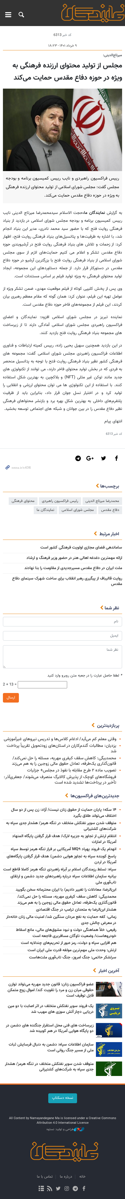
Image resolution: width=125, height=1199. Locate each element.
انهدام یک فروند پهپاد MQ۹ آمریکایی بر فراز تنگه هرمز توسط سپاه (63, 849)
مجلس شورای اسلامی (78, 510)
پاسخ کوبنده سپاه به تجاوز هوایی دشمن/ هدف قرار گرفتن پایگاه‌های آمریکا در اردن (61, 859)
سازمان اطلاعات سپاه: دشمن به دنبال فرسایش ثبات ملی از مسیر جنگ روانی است (51, 1048)
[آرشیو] (41, 1189)
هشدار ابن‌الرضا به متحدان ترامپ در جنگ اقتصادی (76, 910)
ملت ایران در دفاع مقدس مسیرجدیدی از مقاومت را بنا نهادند (73, 568)
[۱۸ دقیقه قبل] (109, 1030)
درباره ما (66, 1177)
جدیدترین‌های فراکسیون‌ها (95, 796)
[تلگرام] (75, 1189)
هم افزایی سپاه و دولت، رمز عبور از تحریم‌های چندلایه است (68, 943)
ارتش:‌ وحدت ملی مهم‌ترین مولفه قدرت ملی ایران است (72, 950)
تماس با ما (45, 1177)
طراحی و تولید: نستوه (60, 1129)
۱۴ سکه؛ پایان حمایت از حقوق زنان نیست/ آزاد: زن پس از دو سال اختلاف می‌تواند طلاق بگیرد (63, 813)
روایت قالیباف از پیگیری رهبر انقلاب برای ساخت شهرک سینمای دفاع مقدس (67, 581)
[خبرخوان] (49, 1189)
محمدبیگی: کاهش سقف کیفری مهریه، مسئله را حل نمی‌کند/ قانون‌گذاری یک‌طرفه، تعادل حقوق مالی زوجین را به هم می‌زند (64, 761)
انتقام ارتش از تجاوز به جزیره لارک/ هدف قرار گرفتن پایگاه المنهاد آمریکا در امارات (64, 839)
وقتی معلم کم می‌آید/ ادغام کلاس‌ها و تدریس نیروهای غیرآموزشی (60, 739)
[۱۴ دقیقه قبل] (109, 989)
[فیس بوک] (83, 1189)
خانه (82, 1177)
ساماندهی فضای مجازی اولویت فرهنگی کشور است (81, 547)
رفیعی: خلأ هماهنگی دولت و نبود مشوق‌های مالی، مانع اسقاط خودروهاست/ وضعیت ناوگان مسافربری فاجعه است (66, 933)
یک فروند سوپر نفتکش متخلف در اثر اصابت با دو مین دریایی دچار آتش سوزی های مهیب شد (51, 1009)
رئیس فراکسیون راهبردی (60, 501)
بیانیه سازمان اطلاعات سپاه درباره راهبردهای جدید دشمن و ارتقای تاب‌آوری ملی (63, 879)
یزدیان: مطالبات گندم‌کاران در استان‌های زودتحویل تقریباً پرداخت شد (61, 748)
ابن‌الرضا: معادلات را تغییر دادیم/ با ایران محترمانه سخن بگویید (66, 890)
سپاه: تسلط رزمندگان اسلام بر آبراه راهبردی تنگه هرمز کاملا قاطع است (59, 869)
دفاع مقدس (110, 510)
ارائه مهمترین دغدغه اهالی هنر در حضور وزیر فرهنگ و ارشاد (74, 558)
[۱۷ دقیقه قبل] (109, 1011)
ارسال (11, 698)
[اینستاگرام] (66, 1189)
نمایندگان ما (45, 510)
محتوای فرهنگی (23, 501)
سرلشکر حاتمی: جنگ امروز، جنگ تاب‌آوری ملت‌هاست (72, 957)
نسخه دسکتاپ (62, 1098)
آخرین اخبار (109, 971)
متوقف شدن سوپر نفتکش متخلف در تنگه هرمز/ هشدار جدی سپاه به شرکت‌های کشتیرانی (61, 826)
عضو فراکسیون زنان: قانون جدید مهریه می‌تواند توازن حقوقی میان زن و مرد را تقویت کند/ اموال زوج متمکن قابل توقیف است (51, 990)
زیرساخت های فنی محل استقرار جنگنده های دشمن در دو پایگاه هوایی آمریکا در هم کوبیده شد (50, 1028)
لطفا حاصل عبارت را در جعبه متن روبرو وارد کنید (84, 676)
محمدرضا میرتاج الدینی (102, 501)
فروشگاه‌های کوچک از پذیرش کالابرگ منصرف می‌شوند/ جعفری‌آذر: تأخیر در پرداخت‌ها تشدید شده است (60, 780)
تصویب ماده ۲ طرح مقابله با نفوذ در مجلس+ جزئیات (71, 770)
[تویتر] (58, 1189)
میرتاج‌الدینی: (112, 55)
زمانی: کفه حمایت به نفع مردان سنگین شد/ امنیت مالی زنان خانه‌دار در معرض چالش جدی (61, 920)
